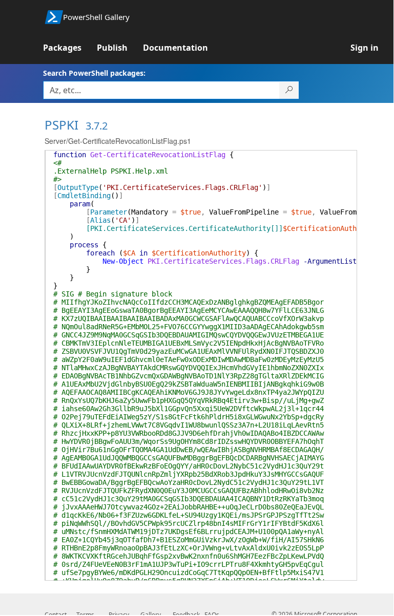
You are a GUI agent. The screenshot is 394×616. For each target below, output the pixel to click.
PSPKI (61, 124)
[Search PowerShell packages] (289, 90)
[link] (70, 47)
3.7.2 (97, 126)
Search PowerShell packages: (94, 73)
